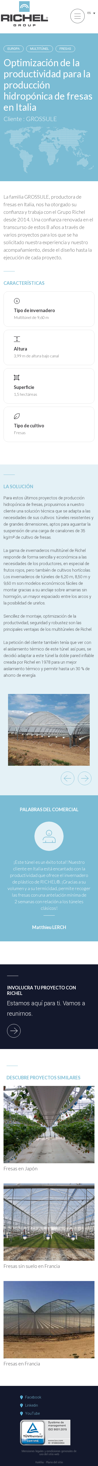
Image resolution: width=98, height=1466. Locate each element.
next (84, 778)
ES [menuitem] (89, 13)
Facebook (33, 1397)
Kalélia (39, 1462)
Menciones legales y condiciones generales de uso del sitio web (49, 1453)
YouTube (32, 1414)
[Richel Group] (24, 27)
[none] (91, 13)
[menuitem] (91, 13)
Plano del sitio (54, 1462)
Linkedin (31, 1406)
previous (67, 778)
